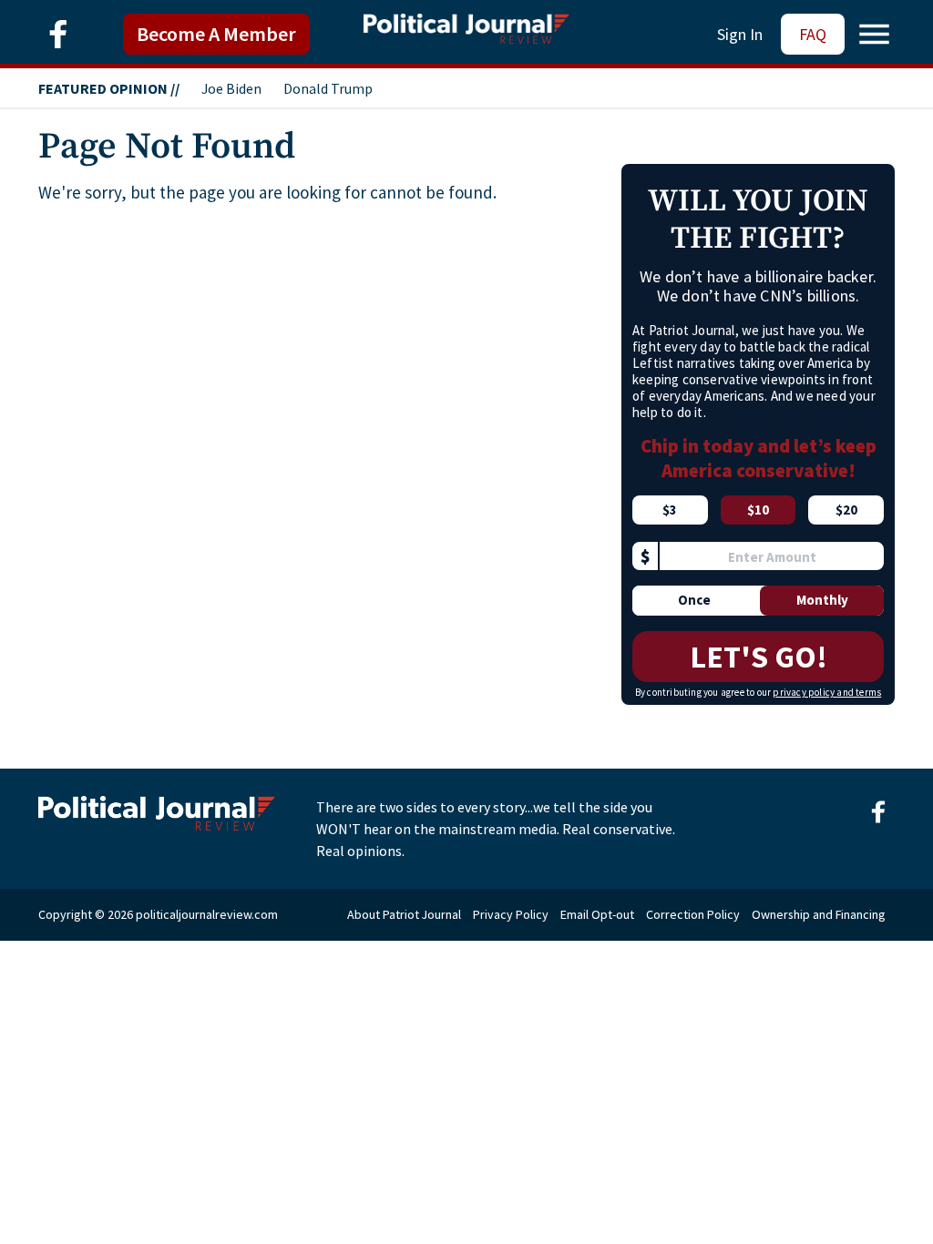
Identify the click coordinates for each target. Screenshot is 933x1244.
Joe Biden (231, 88)
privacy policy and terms (827, 692)
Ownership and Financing (819, 914)
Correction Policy (693, 914)
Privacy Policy (511, 914)
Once (694, 599)
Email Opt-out (597, 914)
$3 (669, 509)
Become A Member (216, 33)
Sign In (740, 34)
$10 (758, 509)
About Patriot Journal (404, 914)
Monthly (822, 599)
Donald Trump (328, 88)
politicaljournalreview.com (207, 914)
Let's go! (758, 656)
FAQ (812, 34)
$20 (846, 509)
